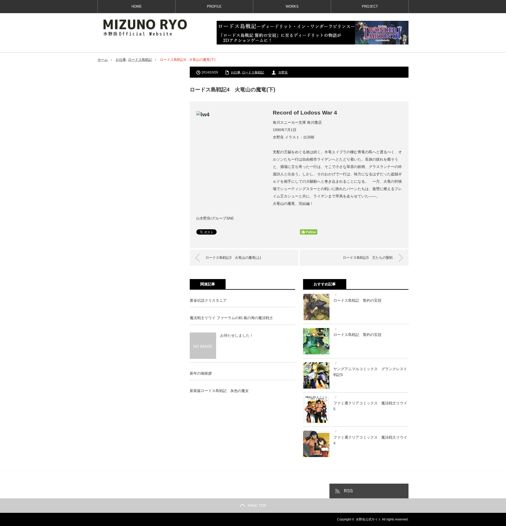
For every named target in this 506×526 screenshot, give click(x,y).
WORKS (292, 6)
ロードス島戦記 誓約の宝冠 (357, 300)
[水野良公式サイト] (150, 27)
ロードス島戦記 (140, 60)
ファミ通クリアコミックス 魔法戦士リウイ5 (370, 406)
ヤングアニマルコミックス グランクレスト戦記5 (370, 372)
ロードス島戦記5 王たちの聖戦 (368, 258)
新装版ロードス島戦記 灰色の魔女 (219, 391)
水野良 (283, 72)
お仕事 (121, 60)
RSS (348, 491)
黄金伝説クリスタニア (208, 300)
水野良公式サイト (368, 519)
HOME (137, 6)
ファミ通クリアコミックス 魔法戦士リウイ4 (370, 440)
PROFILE (214, 6)
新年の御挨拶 (201, 373)
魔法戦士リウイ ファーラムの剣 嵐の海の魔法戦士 (231, 318)
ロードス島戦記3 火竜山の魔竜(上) (233, 258)
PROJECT (370, 6)
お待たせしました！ (236, 335)
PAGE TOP (257, 505)
